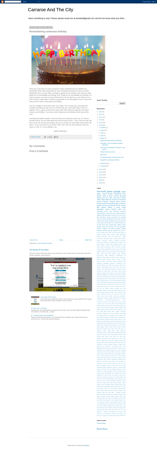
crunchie (99, 303)
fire (125, 315)
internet (99, 198)
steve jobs (107, 394)
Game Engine (113, 244)
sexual (98, 382)
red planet (115, 375)
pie (110, 369)
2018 (101, 114)
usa (98, 404)
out (119, 365)
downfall (112, 307)
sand (104, 380)
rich (113, 377)
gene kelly (103, 321)
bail (108, 273)
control (124, 300)
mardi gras (100, 351)
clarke (120, 292)
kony (122, 342)
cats (108, 290)
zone (124, 415)
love (113, 222)
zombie (115, 230)
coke (115, 294)
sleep (120, 384)
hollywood (123, 330)
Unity (120, 199)
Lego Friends (112, 251)
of (97, 224)
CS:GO (106, 211)
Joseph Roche (108, 249)
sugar (120, 394)
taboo (112, 396)
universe (99, 228)
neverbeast (120, 359)
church (116, 292)
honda (105, 332)
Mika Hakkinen (109, 255)
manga (112, 350)
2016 (101, 120)
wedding (123, 228)
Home (61, 240)
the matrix (99, 400)
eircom (124, 309)
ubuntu (119, 402)
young (110, 415)
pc (117, 367)
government (111, 205)
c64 (118, 284)
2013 (101, 169)
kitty (116, 342)
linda (103, 348)
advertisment (105, 267)
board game (107, 215)
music (118, 207)
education (119, 309)
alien (114, 267)
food (109, 317)
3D (114, 232)
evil (122, 219)
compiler (110, 298)
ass (113, 271)
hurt (102, 334)
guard (124, 325)
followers (105, 317)
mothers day (113, 357)
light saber (122, 346)
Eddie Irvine (122, 242)
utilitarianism (102, 404)
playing (114, 369)
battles (118, 213)
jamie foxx (116, 336)
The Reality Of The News (39, 250)
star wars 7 (112, 392)
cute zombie (111, 303)
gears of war (122, 319)
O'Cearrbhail (119, 255)
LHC (121, 249)
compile (105, 298)
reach (105, 375)
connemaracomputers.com (113, 300)
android (113, 269)
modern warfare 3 (108, 207)
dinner (98, 307)
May (102, 133)
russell (103, 226)
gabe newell (102, 194)
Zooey (98, 213)
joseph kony (104, 340)
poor (102, 371)
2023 (101, 112)
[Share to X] (53, 137)
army (114, 213)
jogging (114, 338)
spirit (106, 390)
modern (116, 222)
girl (109, 221)
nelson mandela (111, 359)
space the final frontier (111, 388)
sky (118, 384)
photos (104, 369)
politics (98, 371)
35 (112, 232)
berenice (109, 276)
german (108, 321)
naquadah (99, 359)
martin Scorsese (115, 351)
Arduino (113, 234)
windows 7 (100, 411)
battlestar (111, 274)
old (119, 363)
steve (102, 394)
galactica (102, 319)
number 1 (123, 361)
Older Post (88, 240)
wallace (105, 228)
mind (119, 355)
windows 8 (107, 411)
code (108, 294)
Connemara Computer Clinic (105, 238)
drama (98, 309)
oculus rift (115, 363)
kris (125, 342)
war (109, 228)
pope (105, 371)
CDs (112, 236)
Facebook (123, 211)
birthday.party (100, 278)
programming (112, 224)
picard (103, 224)
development (110, 219)
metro (107, 355)
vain (107, 404)
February (104, 163)
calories (106, 286)
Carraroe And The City (50, 9)
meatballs (118, 353)
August (103, 130)
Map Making (122, 251)
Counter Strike (117, 238)
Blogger (86, 445)
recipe (109, 375)
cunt (103, 303)
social (124, 384)
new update (111, 361)
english (117, 311)
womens (114, 413)
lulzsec (121, 348)
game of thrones (121, 203)
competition (100, 298)
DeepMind (116, 240)
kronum (106, 344)
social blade (100, 386)
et (109, 313)
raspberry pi (100, 375)
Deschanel (116, 211)
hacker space (117, 326)
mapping (123, 350)
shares (111, 382)
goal (121, 321)
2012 (101, 172)
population (110, 371)
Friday (107, 244)
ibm (104, 334)
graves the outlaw (117, 325)
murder (124, 357)
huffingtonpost (119, 332)
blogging (102, 280)
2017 (101, 117)
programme (109, 373)
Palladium (99, 257)
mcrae (113, 353)
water (106, 407)
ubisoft (115, 402)
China (110, 211)
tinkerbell (116, 400)
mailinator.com (100, 350)
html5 (113, 332)
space (102, 388)
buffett (108, 284)
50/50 (122, 232)
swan (98, 396)
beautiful (123, 274)
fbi (108, 315)
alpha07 (103, 213)
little (98, 207)
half (98, 328)
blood (124, 199)
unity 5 (105, 196)
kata (120, 340)
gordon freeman (117, 323)
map (119, 350)
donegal (106, 307)
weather (110, 407)
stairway (99, 392)
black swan (117, 278)
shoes (115, 382)
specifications (122, 388)
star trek (105, 198)
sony (111, 386)
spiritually (110, 390)
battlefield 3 (105, 274)
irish (105, 222)
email (101, 311)
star (107, 392)
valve (110, 198)
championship (113, 290)
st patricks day (121, 390)
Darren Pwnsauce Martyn (105, 240)
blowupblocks (118, 280)
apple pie (120, 269)
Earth (116, 242)
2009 (101, 180)
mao (116, 350)
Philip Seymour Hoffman (109, 257)
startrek (124, 392)
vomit (124, 404)
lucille (114, 348)
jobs (110, 338)
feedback (112, 315)
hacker (111, 326)
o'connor (104, 363)
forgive (121, 317)
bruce (104, 284)
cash (124, 288)
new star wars (104, 361)
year (105, 415)
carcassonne (117, 286)
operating (103, 365)
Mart (110, 253)
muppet (119, 357)
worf (118, 413)
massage (123, 351)
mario (104, 351)
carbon (112, 286)
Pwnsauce (123, 257)
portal (115, 371)
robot (98, 378)
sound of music (121, 386)
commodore (122, 296)
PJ (125, 255)
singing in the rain (102, 384)
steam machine (111, 209)
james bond (108, 336)
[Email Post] (44, 136)
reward (110, 377)
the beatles (114, 398)
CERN (116, 236)
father (105, 315)
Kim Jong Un (116, 249)
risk (125, 377)
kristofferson (100, 344)
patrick (114, 367)
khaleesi (106, 342)
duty (115, 309)
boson (98, 282)
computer (105, 201)
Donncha (123, 240)
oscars (108, 365)
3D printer (117, 232)
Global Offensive (116, 246)
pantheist (99, 367)
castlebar (99, 290)
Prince (118, 257)
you (107, 415)
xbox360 (104, 230)
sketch (112, 384)
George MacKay (105, 246)
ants (116, 269)
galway (113, 203)
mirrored (123, 355)
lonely (108, 348)
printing (99, 373)
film (109, 203)
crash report (111, 302)
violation (120, 404)
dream (107, 309)
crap (98, 219)
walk (101, 406)
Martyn (114, 253)
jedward (106, 338)
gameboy (107, 319)
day (101, 219)
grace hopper (104, 325)
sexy (102, 382)
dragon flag (122, 307)
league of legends (118, 344)
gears (116, 319)
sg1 (108, 382)
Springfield (106, 263)
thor (104, 400)
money (103, 357)
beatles (119, 274)
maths (106, 353)
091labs (119, 230)
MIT (117, 251)
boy (102, 282)
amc (103, 269)
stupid (115, 394)
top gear (102, 402)
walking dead (111, 406)
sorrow (115, 386)
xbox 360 (116, 198)
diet (115, 219)
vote (98, 406)
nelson (105, 359)
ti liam (112, 400)
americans (107, 269)
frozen (103, 221)
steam (99, 196)
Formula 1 (102, 244)
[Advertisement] (60, 220)
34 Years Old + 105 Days (39, 308)
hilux (113, 330)
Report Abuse (102, 429)
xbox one (122, 209)
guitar (98, 326)
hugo (124, 332)
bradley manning (107, 282)
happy (105, 328)
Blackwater (123, 234)
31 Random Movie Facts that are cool (112, 157)
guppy (102, 326)
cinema (108, 217)
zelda (114, 415)
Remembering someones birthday (111, 140)
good (124, 321)
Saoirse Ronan (101, 261)
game (110, 191)
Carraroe (116, 196)
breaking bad (115, 282)
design (99, 203)
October (103, 127)
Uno (107, 265)
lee (125, 344)
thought (108, 400)
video (116, 404)
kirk (114, 342)
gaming (99, 205)
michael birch (113, 355)
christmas (103, 217)
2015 (101, 122)
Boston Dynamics (102, 236)
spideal (102, 390)
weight (121, 407)
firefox (98, 317)
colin (121, 294)
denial (114, 305)
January (103, 166)
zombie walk (119, 415)
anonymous (109, 213)
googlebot (110, 323)
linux (110, 222)
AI (125, 232)
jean (121, 336)
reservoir (99, 377)
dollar (102, 307)
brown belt (100, 284)
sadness (120, 378)
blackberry (123, 278)
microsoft (101, 191)
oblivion (109, 363)
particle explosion (107, 367)
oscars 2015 (114, 365)
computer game (114, 201)
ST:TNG (123, 259)
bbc (115, 274)
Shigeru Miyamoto (118, 261)
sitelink (109, 384)
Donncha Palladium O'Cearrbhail (106, 242)
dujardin (111, 309)
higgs (109, 330)
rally (125, 373)
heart (109, 328)
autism (98, 273)
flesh (102, 317)
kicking (111, 342)
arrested (99, 271)
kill (107, 222)
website (118, 228)
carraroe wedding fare (115, 288)
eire (98, 311)
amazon (99, 269)
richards (117, 377)
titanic (121, 400)
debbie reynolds (105, 305)
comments (115, 296)
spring (115, 390)
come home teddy (106, 296)
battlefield (99, 274)
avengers (103, 273)
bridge (124, 282)
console (123, 201)
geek (98, 321)
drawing (103, 309)
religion (119, 224)
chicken (112, 292)
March (103, 138)
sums (124, 394)
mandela (107, 350)
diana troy (123, 305)
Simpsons (99, 263)
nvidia (124, 207)
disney (119, 219)
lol (105, 348)
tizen (124, 400)
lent (103, 346)
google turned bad (102, 323)
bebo (98, 276)
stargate (118, 392)
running (99, 226)
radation (117, 373)
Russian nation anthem (113, 259)
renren (124, 375)
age (111, 267)
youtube (110, 230)
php (108, 369)
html (110, 332)
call (121, 284)
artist (105, 271)
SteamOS (117, 194)
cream (124, 302)
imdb (120, 334)
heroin (104, 330)
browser (113, 215)
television (99, 398)
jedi (103, 338)
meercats (103, 355)
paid (100, 224)
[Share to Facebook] (55, 137)
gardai (112, 319)
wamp (117, 406)
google (117, 191)
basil (119, 273)
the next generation (120, 226)
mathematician (101, 353)
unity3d (124, 402)
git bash (117, 321)
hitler (117, 330)
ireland (123, 205)
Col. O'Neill (122, 236)
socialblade (107, 386)
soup (98, 388)
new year (117, 361)
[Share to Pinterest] (57, 137)
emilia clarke (111, 311)
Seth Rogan (109, 261)
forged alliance (115, 317)
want (121, 406)
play (107, 224)
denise (118, 305)
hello (112, 328)
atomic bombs (122, 271)
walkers (105, 406)
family (124, 313)
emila (105, 311)
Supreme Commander (116, 263)
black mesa (111, 278)
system (108, 396)
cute (106, 303)
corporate (99, 302)
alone (117, 267)
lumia (124, 348)
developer (104, 203)
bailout (112, 273)
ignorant (116, 334)
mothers (108, 357)
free (124, 194)
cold (118, 294)
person (120, 367)
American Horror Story (103, 234)
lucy (118, 348)
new (124, 222)
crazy (120, 302)
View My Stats (101, 423)
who (117, 409)
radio (121, 373)
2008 (101, 183)
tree (110, 402)
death (104, 219)
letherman (108, 346)
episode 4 (99, 313)
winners (121, 411)
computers (123, 298)
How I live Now (116, 247)
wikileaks (99, 230)
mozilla (121, 222)
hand (101, 328)
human (99, 334)
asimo (109, 271)
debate (99, 305)
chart (98, 292)
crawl (116, 302)
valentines (111, 404)
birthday (123, 276)
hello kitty (117, 328)
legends (99, 346)
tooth (98, 402)
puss (113, 373)
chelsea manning (104, 292)
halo (122, 221)
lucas (111, 348)
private (103, 373)
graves (110, 325)
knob (119, 342)
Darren (124, 238)
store (111, 394)
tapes (116, 396)
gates (106, 221)
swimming (103, 396)
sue (118, 394)
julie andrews (114, 340)
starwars (111, 226)
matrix (110, 353)
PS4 (116, 199)
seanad (119, 380)
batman (124, 273)
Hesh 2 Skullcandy (106, 247)
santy (107, 380)
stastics (99, 394)
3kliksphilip (100, 211)
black (105, 278)
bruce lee (119, 215)
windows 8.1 (114, 411)
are (125, 269)
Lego (107, 251)
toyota (106, 402)
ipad (103, 336)
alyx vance (123, 267)
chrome (99, 201)
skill (116, 384)
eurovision (116, 313)
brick (121, 282)
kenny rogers (100, 342)
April (102, 135)
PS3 (113, 199)
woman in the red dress (104, 413)
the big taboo (122, 398)
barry (116, 273)
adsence (99, 267)
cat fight (104, 290)
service (124, 380)
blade (98, 280)
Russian (103, 259)
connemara (100, 300)
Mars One (104, 253)
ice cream (108, 334)
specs (98, 390)
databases (123, 303)
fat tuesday (100, 315)
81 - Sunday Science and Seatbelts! (42, 315)
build (112, 284)
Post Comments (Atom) (45, 243)
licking (116, 346)
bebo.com (103, 154)
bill (103, 215)
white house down (110, 409)
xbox (110, 196)
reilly (120, 375)
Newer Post (33, 240)
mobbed (99, 357)
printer (124, 371)
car (109, 286)
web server (116, 407)
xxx (103, 415)
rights (121, 377)
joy (109, 340)
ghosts (112, 321)
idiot (112, 334)
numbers (99, 363)
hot (108, 332)
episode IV (106, 313)
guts (119, 221)
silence (119, 382)
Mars (98, 253)
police (124, 369)
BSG (117, 234)
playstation (100, 209)
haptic (102, 222)
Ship (124, 261)
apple (124, 192)
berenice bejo (115, 276)
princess (119, 371)
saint (124, 378)
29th (110, 232)
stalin (103, 392)
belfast (104, 276)
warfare (113, 228)
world (121, 413)
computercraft (116, 298)
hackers (123, 326)
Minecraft (123, 196)
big (120, 276)
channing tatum (121, 290)
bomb (124, 280)
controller (123, 217)
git (103, 205)
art (102, 271)
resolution (104, 377)
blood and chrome (110, 280)
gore (116, 221)
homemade (100, 332)
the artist (108, 398)
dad (116, 303)
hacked (106, 326)
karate (110, 194)
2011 (101, 175)
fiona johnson (119, 315)
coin (112, 294)
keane (124, 340)
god (105, 205)
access (117, 265)
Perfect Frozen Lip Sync (107, 152)
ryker (116, 378)
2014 (101, 125)
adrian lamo (122, 265)
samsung (99, 380)
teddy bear (122, 396)
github (112, 221)
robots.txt (102, 378)
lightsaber (99, 348)
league (110, 344)
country (105, 302)
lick (113, 346)
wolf (125, 411)
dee (111, 305)
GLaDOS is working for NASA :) (110, 160)
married (109, 351)
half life (118, 205)
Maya (118, 253)
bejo (101, 276)
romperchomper (110, 378)
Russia (98, 259)
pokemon (119, 369)
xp (100, 415)
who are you (122, 409)
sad (107, 226)
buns (115, 284)
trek (112, 402)
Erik (98, 244)
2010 (101, 177)
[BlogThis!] (51, 137)
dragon (116, 307)
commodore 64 (115, 217)
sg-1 (105, 382)
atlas (115, 271)
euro (112, 313)
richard (124, 224)
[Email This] (48, 137)
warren (103, 407)
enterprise (123, 311)
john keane (119, 338)
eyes (121, 313)
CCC (109, 236)
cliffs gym (104, 294)
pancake (123, 365)
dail (118, 303)
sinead (124, 382)
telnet (103, 398)
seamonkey (113, 380)
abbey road (111, 265)
